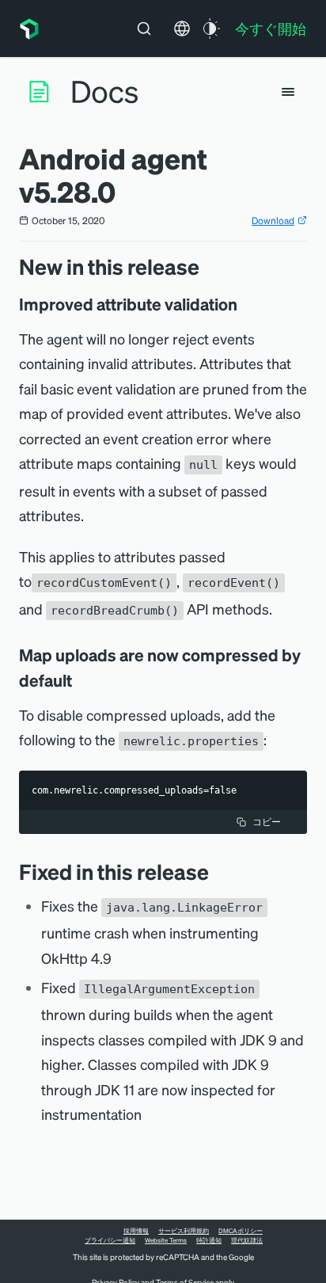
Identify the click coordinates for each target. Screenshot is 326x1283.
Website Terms (166, 1240)
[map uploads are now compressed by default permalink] (80, 680)
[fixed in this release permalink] (217, 871)
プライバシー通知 (110, 1240)
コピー (266, 822)
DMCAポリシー (240, 1231)
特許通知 (209, 1240)
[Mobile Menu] (288, 92)
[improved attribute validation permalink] (245, 304)
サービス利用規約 (183, 1231)
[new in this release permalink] (207, 266)
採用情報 (136, 1231)
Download (273, 221)
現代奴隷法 (247, 1240)
